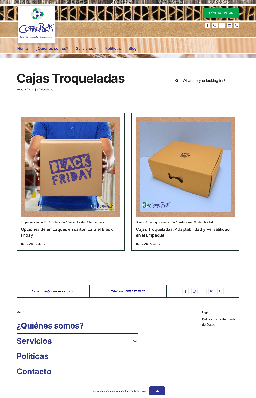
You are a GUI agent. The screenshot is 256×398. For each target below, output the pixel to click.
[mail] (229, 25)
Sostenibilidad (76, 222)
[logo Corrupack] (36, 7)
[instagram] (215, 25)
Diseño (140, 222)
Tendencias (96, 222)
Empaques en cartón (34, 222)
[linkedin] (222, 25)
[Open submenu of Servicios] (133, 339)
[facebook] (207, 25)
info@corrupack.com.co (58, 291)
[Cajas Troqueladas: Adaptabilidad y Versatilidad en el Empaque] (185, 167)
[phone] (236, 25)
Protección (58, 222)
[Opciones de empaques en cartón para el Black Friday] (70, 167)
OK (157, 390)
